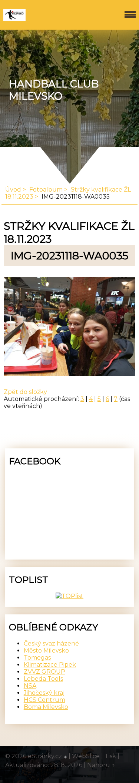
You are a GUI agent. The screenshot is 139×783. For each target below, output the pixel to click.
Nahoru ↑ (101, 765)
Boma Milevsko (46, 706)
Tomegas (37, 657)
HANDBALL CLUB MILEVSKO (54, 90)
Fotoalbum (46, 189)
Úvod (13, 189)
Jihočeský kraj (44, 692)
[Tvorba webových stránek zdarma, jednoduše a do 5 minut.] (66, 757)
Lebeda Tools (43, 678)
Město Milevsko (46, 650)
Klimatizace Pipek (50, 664)
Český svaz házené (51, 643)
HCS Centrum (44, 699)
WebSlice (86, 756)
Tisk (110, 756)
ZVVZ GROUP (44, 671)
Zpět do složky (25, 391)
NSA (30, 685)
